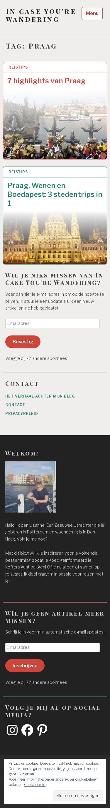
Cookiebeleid (34, 784)
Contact (15, 405)
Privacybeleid (21, 413)
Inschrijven (25, 666)
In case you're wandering (41, 15)
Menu (92, 13)
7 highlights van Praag (46, 81)
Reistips (18, 67)
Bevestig (23, 342)
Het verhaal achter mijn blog (40, 396)
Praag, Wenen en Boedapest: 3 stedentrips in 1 (54, 194)
